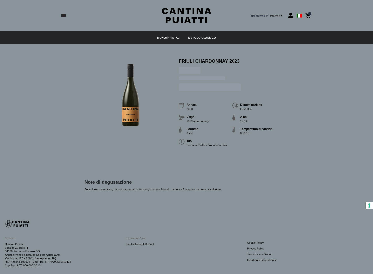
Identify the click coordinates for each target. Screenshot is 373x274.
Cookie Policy (255, 242)
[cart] (308, 15)
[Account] (290, 15)
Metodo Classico (202, 37)
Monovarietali (168, 37)
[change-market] (266, 15)
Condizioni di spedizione (262, 260)
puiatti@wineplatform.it (140, 244)
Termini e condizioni (259, 254)
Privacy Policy (255, 248)
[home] (186, 15)
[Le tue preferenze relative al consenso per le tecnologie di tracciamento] (369, 205)
